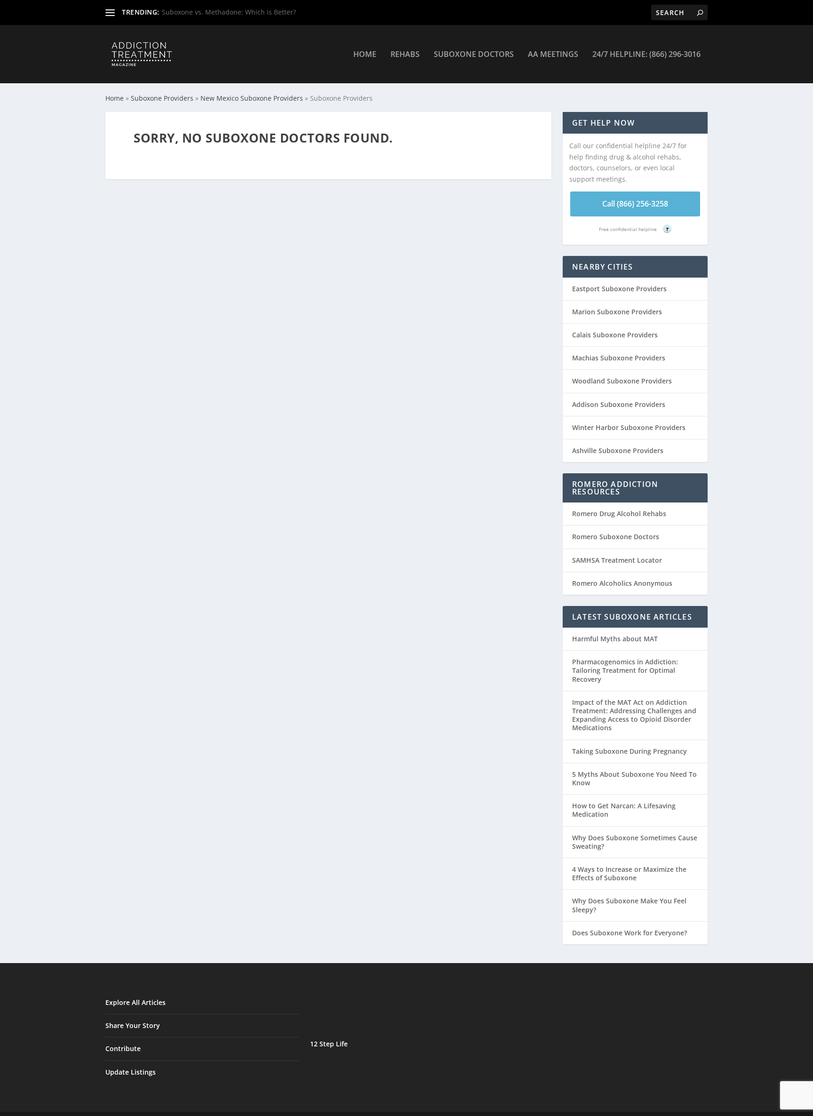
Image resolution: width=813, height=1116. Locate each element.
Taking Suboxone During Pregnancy (629, 751)
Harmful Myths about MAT (615, 638)
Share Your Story (132, 1025)
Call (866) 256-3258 (635, 204)
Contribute (123, 1048)
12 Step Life (329, 1043)
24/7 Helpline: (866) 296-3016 (646, 54)
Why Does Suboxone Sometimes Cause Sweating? (634, 842)
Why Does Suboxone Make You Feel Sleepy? (629, 905)
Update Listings (130, 1072)
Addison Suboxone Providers (618, 404)
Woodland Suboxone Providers (622, 380)
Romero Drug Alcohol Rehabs (619, 513)
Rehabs (405, 54)
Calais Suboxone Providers (615, 334)
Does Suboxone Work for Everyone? (629, 932)
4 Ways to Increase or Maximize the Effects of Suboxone (629, 873)
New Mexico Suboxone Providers (251, 98)
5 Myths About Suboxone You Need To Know (634, 778)
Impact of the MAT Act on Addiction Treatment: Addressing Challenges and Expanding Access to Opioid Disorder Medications (634, 715)
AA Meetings (553, 54)
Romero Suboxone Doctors (615, 536)
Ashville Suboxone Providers (617, 450)
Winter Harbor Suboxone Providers (628, 427)
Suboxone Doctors (474, 54)
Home (364, 54)
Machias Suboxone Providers (618, 357)
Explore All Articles (135, 1002)
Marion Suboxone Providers (617, 311)
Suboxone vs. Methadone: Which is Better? (229, 12)
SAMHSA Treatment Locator (617, 560)
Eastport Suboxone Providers (619, 288)
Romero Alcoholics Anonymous (622, 583)
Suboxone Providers (162, 98)
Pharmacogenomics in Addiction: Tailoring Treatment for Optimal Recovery (625, 670)
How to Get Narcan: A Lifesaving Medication (624, 810)
